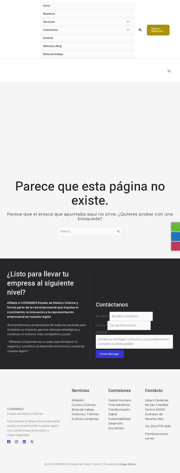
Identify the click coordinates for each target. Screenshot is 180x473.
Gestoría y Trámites (85, 414)
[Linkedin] (24, 441)
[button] (140, 30)
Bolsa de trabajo (83, 409)
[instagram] (16, 441)
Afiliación (78, 400)
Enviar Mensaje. (110, 354)
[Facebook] (9, 441)
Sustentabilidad (119, 419)
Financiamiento (119, 405)
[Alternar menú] (127, 22)
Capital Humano (119, 400)
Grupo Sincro (128, 464)
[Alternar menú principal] (169, 71)
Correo (101, 325)
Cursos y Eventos (84, 405)
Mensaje (102, 332)
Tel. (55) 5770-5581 (158, 426)
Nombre (103, 316)
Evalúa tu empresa (85, 419)
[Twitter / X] (32, 441)
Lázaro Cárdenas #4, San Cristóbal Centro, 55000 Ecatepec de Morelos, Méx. (156, 410)
